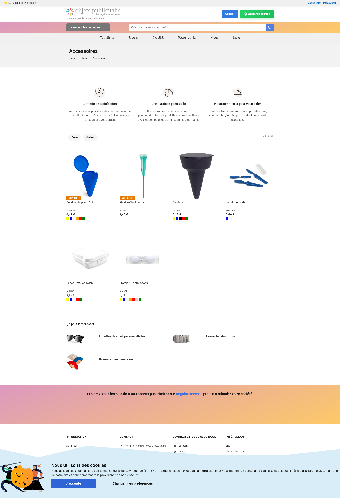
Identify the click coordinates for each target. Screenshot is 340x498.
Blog (228, 445)
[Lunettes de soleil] (75, 339)
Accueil (72, 58)
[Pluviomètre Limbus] (143, 176)
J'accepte (73, 483)
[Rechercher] (270, 27)
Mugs (215, 37)
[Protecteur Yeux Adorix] (143, 257)
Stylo (236, 37)
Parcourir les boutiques (86, 27)
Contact (229, 13)
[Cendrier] (196, 176)
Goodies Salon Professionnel (321, 3)
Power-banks (187, 37)
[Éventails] (75, 362)
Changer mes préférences (132, 483)
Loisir (84, 58)
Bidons (133, 37)
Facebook (183, 445)
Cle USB (158, 37)
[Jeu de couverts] (250, 176)
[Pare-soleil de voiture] (181, 339)
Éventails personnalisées (116, 359)
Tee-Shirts (107, 37)
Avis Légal (71, 445)
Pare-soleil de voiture (220, 336)
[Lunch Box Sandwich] (90, 257)
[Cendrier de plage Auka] (90, 176)
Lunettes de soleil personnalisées (122, 336)
